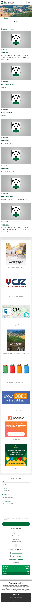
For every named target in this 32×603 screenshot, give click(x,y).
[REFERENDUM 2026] (16, 71)
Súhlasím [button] (16, 594)
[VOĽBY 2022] (16, 211)
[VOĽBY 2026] (16, 39)
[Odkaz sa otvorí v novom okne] (16, 545)
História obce (16, 532)
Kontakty (16, 539)
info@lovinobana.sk (17, 559)
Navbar (3, 2)
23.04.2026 (5, 81)
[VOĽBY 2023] (16, 155)
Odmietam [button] (16, 601)
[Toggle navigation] (28, 2)
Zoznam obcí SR (16, 541)
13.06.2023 (5, 165)
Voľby (6, 18)
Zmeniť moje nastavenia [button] (16, 597)
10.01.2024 (5, 137)
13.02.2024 (5, 109)
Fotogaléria (16, 537)
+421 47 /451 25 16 (17, 553)
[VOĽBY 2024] (16, 127)
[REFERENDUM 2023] (16, 183)
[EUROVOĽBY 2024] (16, 99)
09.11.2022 (5, 193)
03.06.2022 (5, 221)
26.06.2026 (5, 49)
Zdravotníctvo (16, 535)
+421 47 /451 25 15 (17, 556)
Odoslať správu (16, 524)
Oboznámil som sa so (16, 518)
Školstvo (16, 534)
